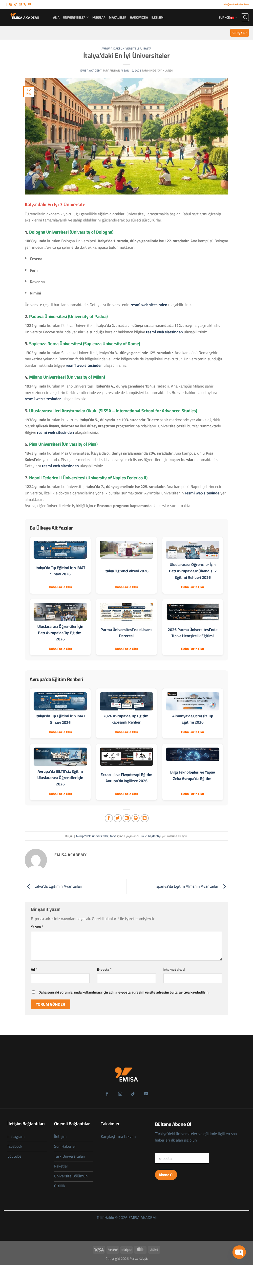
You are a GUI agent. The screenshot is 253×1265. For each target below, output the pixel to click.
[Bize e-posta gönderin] (20, 4)
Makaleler (117, 17)
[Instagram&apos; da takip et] (10, 4)
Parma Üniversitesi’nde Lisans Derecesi (126, 633)
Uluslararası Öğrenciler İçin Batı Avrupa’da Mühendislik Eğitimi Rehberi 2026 (192, 571)
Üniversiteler (74, 17)
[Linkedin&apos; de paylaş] (145, 818)
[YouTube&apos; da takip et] (29, 4)
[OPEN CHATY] (239, 1252)
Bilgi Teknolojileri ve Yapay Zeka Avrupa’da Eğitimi (192, 775)
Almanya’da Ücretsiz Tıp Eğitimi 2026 (192, 719)
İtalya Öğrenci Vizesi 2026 (126, 571)
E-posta (104, 969)
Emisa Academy (91, 70)
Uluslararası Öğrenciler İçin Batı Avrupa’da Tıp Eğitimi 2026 (60, 633)
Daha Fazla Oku (60, 587)
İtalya (147, 48)
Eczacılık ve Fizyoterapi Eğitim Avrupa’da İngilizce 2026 (126, 778)
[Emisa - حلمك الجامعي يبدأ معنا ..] (25, 17)
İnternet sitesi (174, 969)
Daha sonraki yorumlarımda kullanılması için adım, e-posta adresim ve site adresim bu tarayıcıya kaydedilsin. (124, 992)
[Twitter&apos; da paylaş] (118, 818)
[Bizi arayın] (24, 4)
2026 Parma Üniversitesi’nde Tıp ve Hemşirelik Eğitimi (192, 633)
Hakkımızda (139, 17)
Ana (56, 17)
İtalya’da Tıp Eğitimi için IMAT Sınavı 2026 (60, 571)
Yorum (37, 926)
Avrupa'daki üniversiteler (121, 48)
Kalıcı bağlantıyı (151, 836)
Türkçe (224, 17)
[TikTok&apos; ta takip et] (15, 4)
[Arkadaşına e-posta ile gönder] (127, 818)
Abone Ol (166, 1174)
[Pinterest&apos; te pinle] (135, 818)
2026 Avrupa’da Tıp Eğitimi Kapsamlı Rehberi (126, 719)
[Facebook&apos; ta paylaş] (109, 818)
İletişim (157, 17)
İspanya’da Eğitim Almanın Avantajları (187, 886)
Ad (34, 969)
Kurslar (99, 17)
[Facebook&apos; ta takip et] (6, 4)
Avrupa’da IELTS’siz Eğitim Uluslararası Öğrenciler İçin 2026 (60, 778)
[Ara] (245, 17)
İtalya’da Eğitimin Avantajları (57, 886)
